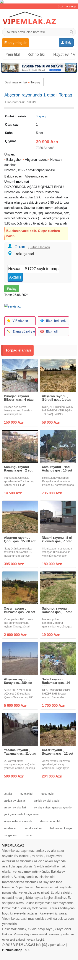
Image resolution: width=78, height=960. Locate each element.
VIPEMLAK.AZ (13, 845)
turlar (29, 835)
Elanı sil (52, 331)
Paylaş (11, 288)
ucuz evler (47, 793)
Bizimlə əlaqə (66, 6)
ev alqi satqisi (33, 828)
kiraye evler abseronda (18, 821)
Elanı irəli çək (56, 320)
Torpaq (35, 82)
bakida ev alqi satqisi (47, 800)
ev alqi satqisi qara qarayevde (53, 807)
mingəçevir (10, 835)
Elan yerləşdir (15, 43)
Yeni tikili (13, 54)
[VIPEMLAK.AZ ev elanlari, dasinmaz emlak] (29, 18)
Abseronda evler (36, 176)
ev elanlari (26, 793)
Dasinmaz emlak (16, 82)
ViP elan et (20, 320)
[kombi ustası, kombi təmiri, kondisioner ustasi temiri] (39, 1)
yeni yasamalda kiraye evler (21, 814)
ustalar (8, 793)
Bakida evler (13, 176)
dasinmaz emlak (50, 821)
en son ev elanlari (15, 807)
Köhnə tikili (37, 54)
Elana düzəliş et (24, 331)
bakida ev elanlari (15, 800)
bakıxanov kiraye (61, 828)
